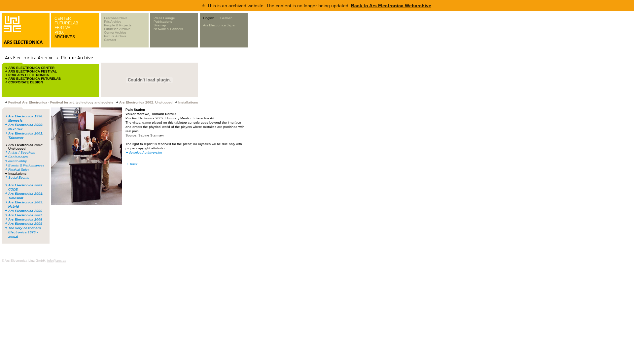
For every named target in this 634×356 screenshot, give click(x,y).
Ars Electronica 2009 (25, 223)
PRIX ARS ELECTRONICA (28, 75)
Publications (163, 21)
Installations (17, 173)
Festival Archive (115, 18)
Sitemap (160, 25)
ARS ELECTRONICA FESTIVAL (32, 71)
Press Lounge (164, 18)
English (208, 18)
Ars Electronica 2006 (25, 211)
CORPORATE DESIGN (25, 82)
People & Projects (117, 25)
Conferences (18, 157)
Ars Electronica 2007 (25, 215)
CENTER (62, 18)
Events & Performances (26, 165)
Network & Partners (168, 29)
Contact (110, 40)
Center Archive (115, 32)
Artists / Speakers (21, 152)
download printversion (145, 152)
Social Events (18, 177)
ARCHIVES (64, 37)
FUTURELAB (66, 23)
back (133, 164)
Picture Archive (115, 36)
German (226, 18)
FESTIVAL (63, 27)
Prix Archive (113, 21)
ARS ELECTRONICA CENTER (31, 68)
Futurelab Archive (117, 29)
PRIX (59, 32)
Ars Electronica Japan (219, 25)
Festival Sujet (18, 169)
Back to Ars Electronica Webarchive (391, 5)
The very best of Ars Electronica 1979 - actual (24, 232)
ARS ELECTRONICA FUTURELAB (34, 78)
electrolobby (17, 161)
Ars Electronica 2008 (25, 219)
